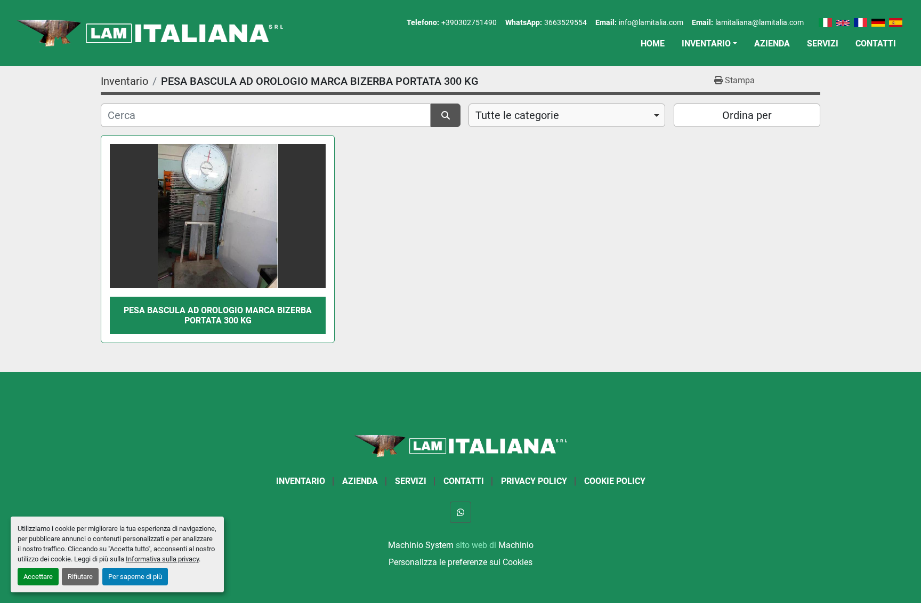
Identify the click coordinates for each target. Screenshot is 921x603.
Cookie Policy (614, 481)
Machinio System (421, 545)
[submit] (446, 115)
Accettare (38, 577)
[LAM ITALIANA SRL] (460, 445)
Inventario (706, 43)
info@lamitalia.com (651, 22)
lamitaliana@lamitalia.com (759, 22)
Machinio (516, 545)
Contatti (875, 43)
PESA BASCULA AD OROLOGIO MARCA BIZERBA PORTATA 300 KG (218, 315)
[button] (709, 43)
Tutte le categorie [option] (517, 115)
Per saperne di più (135, 577)
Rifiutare (80, 577)
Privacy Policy (534, 481)
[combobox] (566, 115)
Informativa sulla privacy (162, 559)
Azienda (772, 43)
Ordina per (747, 115)
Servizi (822, 43)
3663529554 (565, 22)
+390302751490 (469, 22)
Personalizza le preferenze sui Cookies (460, 562)
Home (653, 43)
